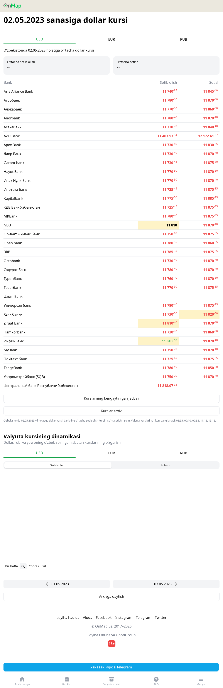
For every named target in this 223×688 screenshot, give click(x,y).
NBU (7, 225)
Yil (44, 566)
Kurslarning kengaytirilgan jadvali (111, 398)
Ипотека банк (15, 189)
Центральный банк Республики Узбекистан (41, 385)
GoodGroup (126, 635)
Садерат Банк (15, 269)
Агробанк (12, 100)
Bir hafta (11, 566)
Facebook (104, 617)
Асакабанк (12, 127)
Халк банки (13, 314)
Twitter (161, 617)
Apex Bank (12, 144)
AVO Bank (12, 136)
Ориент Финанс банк (22, 234)
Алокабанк (13, 109)
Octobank (12, 260)
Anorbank (12, 118)
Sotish (165, 465)
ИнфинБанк (14, 341)
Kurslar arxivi (111, 410)
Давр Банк (12, 153)
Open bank (13, 243)
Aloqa (87, 617)
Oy (23, 566)
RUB (183, 39)
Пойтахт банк (15, 359)
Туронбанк (13, 278)
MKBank (10, 216)
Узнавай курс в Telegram (111, 667)
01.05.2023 (60, 584)
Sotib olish (58, 465)
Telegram (143, 617)
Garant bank (14, 162)
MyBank (10, 350)
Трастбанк (12, 287)
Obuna (104, 635)
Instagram (123, 617)
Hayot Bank (13, 171)
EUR (111, 39)
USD (39, 39)
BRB (7, 251)
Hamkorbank (14, 332)
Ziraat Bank (13, 323)
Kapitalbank (13, 198)
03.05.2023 (163, 584)
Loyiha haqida (68, 617)
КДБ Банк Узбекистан (22, 207)
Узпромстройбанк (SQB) (24, 376)
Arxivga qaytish (111, 596)
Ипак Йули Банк (17, 180)
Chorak (34, 566)
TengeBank (13, 367)
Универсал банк (17, 305)
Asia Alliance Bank (18, 91)
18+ (112, 643)
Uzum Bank (13, 296)
